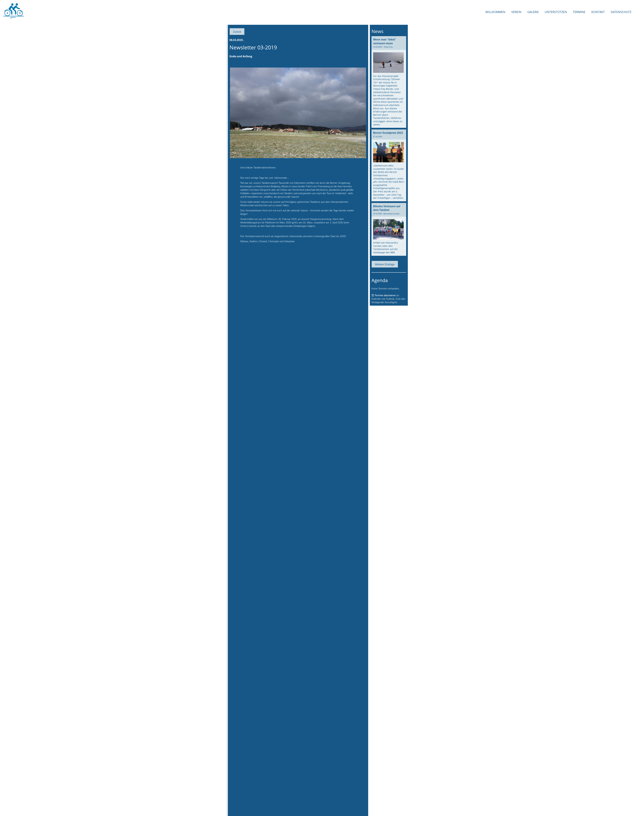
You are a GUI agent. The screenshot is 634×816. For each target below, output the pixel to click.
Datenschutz (621, 12)
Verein (516, 12)
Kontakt (598, 12)
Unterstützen (556, 12)
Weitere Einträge (385, 264)
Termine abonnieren (385, 295)
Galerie (533, 12)
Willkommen (495, 12)
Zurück (237, 31)
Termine (579, 12)
